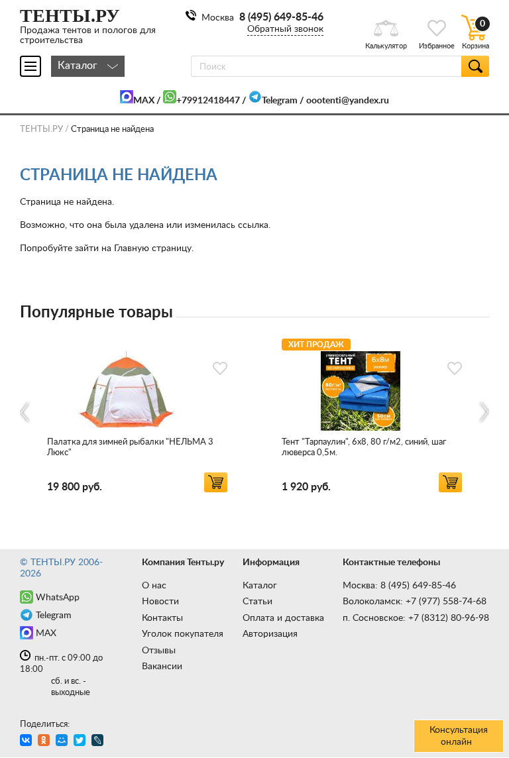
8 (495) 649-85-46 (281, 17)
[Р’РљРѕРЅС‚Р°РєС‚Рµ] (27, 741)
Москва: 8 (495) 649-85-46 (399, 585)
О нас (154, 585)
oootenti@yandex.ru (347, 100)
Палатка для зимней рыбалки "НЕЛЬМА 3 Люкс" (130, 447)
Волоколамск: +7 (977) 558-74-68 (414, 601)
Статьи (257, 601)
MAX (143, 100)
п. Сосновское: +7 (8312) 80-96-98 (416, 618)
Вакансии (162, 666)
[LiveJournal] (99, 741)
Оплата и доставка (283, 618)
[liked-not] (220, 368)
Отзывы (159, 650)
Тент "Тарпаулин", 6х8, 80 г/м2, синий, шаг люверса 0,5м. (364, 447)
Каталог (260, 585)
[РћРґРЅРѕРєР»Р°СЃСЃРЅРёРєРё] (45, 741)
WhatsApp (58, 597)
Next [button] (483, 412)
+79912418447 (208, 100)
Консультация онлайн (458, 736)
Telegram (280, 100)
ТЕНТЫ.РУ (41, 129)
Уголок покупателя (182, 634)
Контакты (162, 618)
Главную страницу (153, 248)
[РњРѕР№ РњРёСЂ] (63, 741)
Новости (160, 601)
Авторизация (270, 634)
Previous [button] (25, 412)
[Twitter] (81, 741)
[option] (137, 413)
